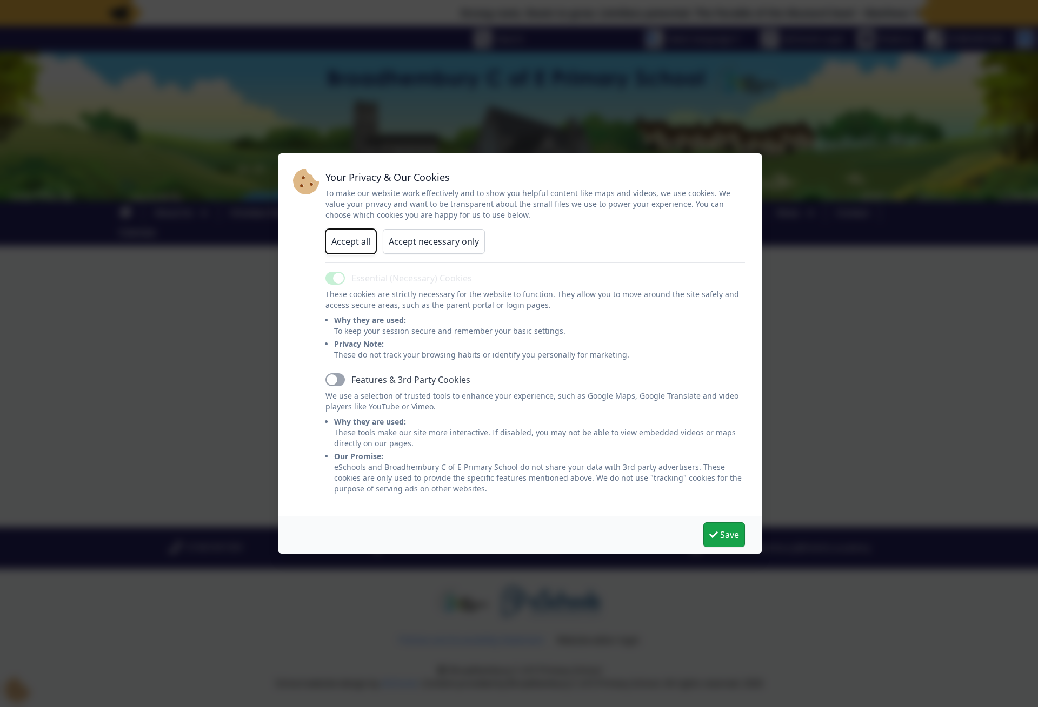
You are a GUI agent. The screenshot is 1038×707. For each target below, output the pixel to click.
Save (728, 535)
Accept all (350, 241)
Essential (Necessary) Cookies (411, 278)
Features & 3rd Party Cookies (410, 380)
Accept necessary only (434, 241)
